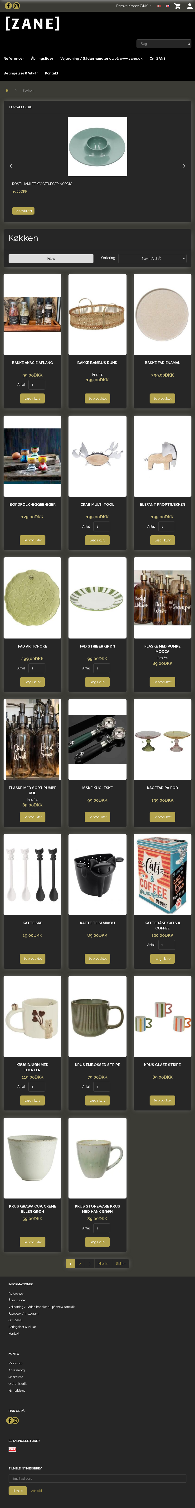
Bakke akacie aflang (32, 363)
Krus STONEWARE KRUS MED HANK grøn (97, 1209)
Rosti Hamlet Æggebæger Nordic (42, 184)
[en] (167, 5)
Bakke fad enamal (162, 363)
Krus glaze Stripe (162, 1065)
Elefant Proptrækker (162, 504)
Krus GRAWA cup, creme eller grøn (32, 1209)
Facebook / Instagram (24, 1313)
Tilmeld (17, 1491)
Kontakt (51, 73)
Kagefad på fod (162, 788)
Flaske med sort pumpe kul (32, 790)
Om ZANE (158, 58)
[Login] (190, 6)
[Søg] (189, 43)
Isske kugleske (97, 788)
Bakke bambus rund (97, 363)
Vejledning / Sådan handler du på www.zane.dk (101, 58)
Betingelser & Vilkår (21, 73)
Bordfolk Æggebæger (33, 504)
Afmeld (36, 1491)
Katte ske (32, 923)
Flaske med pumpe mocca (162, 649)
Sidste (120, 1264)
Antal (21, 385)
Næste (103, 1264)
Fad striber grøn (97, 646)
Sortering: (108, 258)
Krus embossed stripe (97, 1065)
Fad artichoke (32, 646)
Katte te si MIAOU (97, 923)
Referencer (14, 58)
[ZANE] (32, 23)
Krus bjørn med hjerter (32, 1067)
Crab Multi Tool (97, 504)
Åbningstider (42, 58)
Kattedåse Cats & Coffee (162, 925)
